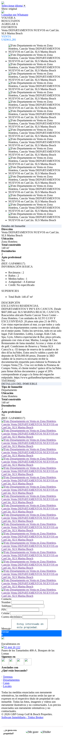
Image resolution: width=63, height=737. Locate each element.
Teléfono (6, 605)
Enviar (5, 631)
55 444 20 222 (12, 647)
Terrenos (8, 676)
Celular (5, 613)
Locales (7, 686)
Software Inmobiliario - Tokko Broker (22, 717)
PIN (3, 609)
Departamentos (11, 679)
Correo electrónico (11, 616)
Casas (6, 683)
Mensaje (6, 628)
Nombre (5, 602)
